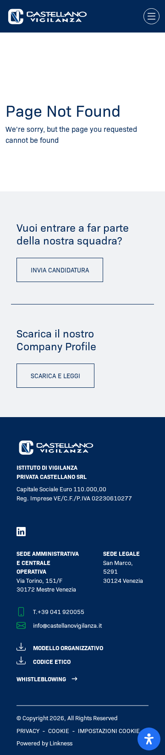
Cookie (58, 730)
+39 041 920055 (61, 611)
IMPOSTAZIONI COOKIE (109, 730)
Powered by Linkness (44, 743)
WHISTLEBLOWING (41, 679)
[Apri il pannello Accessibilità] (149, 739)
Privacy (27, 730)
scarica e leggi (55, 375)
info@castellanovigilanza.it (67, 625)
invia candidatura (60, 270)
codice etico (52, 661)
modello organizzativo (68, 648)
